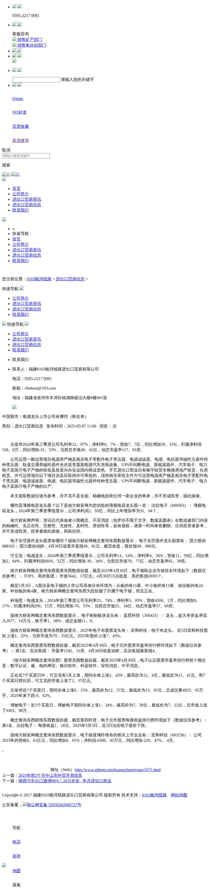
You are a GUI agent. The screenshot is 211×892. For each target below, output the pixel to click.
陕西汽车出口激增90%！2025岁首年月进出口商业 (65, 781)
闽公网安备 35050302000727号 (54, 805)
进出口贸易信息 (26, 205)
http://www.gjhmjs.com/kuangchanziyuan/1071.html (118, 770)
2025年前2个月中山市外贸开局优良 (50, 775)
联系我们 (20, 210)
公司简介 (20, 194)
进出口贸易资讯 (26, 199)
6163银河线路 (39, 279)
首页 (16, 188)
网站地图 (179, 795)
